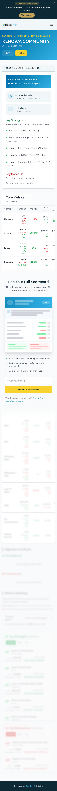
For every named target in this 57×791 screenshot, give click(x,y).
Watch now (26, 15)
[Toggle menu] (52, 25)
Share (22, 53)
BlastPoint (30, 786)
